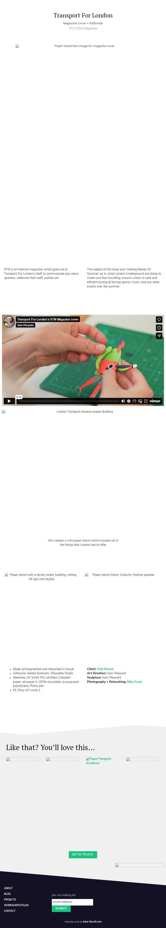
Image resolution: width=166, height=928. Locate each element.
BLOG (7, 894)
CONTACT (9, 911)
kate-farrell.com (92, 922)
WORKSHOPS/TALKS (16, 905)
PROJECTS (10, 900)
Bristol (105, 669)
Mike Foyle (134, 682)
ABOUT (8, 888)
